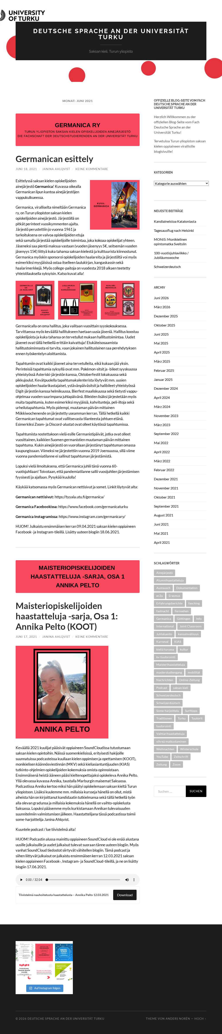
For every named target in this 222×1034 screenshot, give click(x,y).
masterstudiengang (169, 672)
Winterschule (189, 749)
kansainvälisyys (188, 634)
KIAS (177, 641)
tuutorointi (163, 726)
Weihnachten (165, 749)
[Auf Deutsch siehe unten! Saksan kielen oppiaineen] (24, 952)
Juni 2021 (161, 524)
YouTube (162, 756)
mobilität (194, 672)
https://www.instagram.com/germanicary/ (92, 516)
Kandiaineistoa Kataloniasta (175, 221)
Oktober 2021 (164, 497)
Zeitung (161, 764)
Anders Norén (178, 1018)
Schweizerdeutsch (167, 267)
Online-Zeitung (189, 680)
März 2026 (162, 307)
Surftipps (191, 711)
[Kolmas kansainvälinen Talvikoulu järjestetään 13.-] (64, 952)
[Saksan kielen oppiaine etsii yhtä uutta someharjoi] (44, 972)
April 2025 (162, 352)
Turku (182, 718)
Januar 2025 (163, 379)
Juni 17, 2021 (26, 636)
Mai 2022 (161, 443)
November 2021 (166, 488)
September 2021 (166, 506)
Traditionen (164, 718)
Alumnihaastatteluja (170, 580)
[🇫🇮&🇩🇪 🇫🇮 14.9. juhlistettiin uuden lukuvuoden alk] (24, 972)
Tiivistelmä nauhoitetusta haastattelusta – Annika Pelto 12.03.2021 (64, 895)
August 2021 (163, 515)
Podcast (161, 688)
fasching (194, 603)
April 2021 (162, 542)
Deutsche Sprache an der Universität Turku (111, 34)
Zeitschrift (181, 756)
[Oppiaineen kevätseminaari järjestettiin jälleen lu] (64, 972)
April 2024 (162, 397)
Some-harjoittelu (167, 711)
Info (199, 618)
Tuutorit (196, 718)
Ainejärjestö (164, 573)
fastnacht (162, 611)
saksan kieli (180, 688)
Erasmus (174, 595)
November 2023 (166, 416)
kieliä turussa (165, 649)
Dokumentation (187, 588)
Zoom (177, 764)
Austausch (163, 588)
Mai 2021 (161, 533)
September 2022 (166, 434)
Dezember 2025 (166, 316)
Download (125, 895)
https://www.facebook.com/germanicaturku (93, 506)
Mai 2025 (161, 343)
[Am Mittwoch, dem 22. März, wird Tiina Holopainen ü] (44, 952)
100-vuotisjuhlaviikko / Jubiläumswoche (171, 255)
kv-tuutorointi (165, 657)
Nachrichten (164, 680)
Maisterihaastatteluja (170, 664)
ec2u (159, 595)
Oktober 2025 (164, 325)
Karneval (162, 641)
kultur (184, 649)
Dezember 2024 (166, 388)
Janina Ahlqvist (56, 169)
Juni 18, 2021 (26, 169)
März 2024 (162, 406)
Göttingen (183, 618)
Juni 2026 (161, 298)
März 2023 (162, 425)
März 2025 (162, 361)
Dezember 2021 (166, 479)
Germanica (163, 618)
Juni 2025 (161, 334)
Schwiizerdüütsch (168, 703)
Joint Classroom (191, 626)
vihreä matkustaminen (171, 741)
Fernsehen (182, 611)
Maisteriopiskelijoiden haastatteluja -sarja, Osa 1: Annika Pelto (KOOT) (67, 616)
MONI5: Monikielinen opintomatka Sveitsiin (170, 241)
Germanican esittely (54, 159)
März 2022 (162, 461)
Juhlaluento (164, 634)
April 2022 (162, 452)
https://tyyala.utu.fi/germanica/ (79, 497)
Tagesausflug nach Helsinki (174, 230)
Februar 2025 (164, 370)
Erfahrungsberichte (169, 603)
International (165, 626)
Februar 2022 (164, 470)
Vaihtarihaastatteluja (170, 733)
